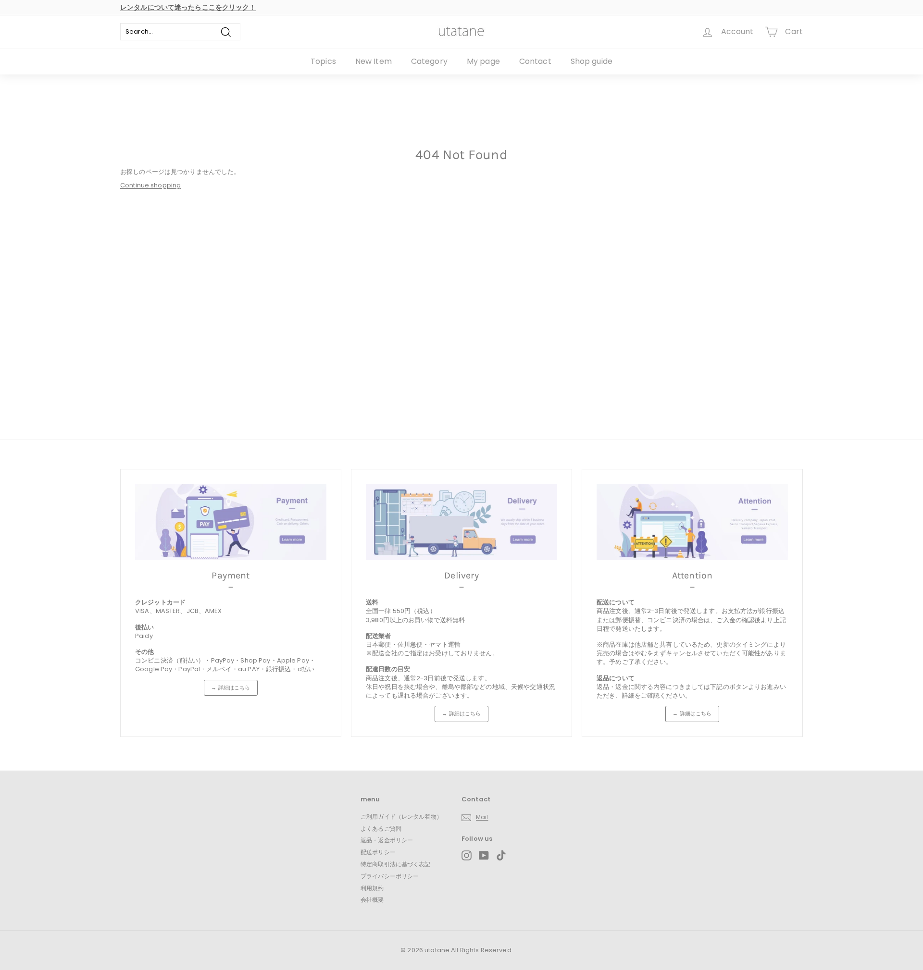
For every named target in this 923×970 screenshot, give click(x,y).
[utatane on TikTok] (501, 855)
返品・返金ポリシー (387, 840)
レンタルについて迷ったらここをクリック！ (188, 7)
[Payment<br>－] (230, 522)
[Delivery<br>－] (461, 522)
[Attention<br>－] (692, 522)
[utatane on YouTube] (484, 855)
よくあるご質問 (381, 828)
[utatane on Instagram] (467, 855)
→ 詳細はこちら (230, 687)
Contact (535, 61)
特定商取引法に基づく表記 (396, 864)
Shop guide (591, 61)
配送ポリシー (378, 852)
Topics (323, 61)
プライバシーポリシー (390, 876)
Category (429, 61)
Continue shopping (150, 185)
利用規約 (372, 888)
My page (483, 61)
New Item (373, 61)
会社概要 (372, 900)
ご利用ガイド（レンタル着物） (401, 816)
